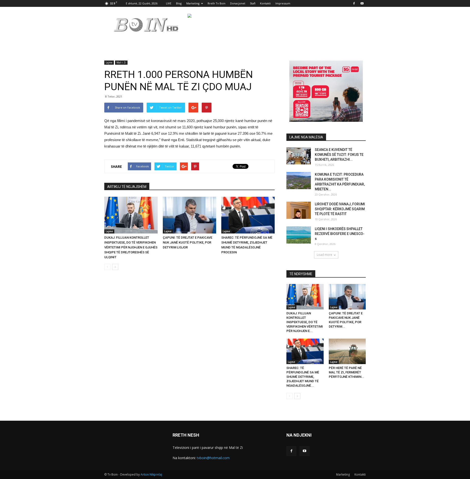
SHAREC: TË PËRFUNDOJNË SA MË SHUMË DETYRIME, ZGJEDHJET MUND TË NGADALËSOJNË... (302, 376)
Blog (179, 3)
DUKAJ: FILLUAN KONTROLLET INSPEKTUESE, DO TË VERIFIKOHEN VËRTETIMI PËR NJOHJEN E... (304, 322)
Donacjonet (237, 3)
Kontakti (265, 3)
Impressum (282, 3)
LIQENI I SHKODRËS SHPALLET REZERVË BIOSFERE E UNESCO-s (339, 234)
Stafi (252, 3)
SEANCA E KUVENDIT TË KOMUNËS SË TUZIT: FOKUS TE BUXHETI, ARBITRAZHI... (339, 154)
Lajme (109, 62)
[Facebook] (354, 3)
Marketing (193, 3)
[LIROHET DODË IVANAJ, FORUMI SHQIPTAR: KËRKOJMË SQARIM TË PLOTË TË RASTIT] (298, 210)
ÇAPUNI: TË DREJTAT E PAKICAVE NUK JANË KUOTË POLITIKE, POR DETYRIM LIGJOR (187, 242)
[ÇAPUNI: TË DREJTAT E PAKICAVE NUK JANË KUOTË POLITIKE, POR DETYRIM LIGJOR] (189, 215)
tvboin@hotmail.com (213, 457)
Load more (324, 255)
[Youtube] (362, 3)
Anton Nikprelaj (151, 474)
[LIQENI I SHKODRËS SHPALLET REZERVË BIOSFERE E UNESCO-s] (298, 235)
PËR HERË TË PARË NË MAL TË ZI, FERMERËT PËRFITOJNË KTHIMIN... (346, 372)
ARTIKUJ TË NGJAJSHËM (126, 187)
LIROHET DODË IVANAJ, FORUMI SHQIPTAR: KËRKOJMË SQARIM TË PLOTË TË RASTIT (340, 209)
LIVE (168, 3)
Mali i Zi (121, 62)
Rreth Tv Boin (216, 3)
